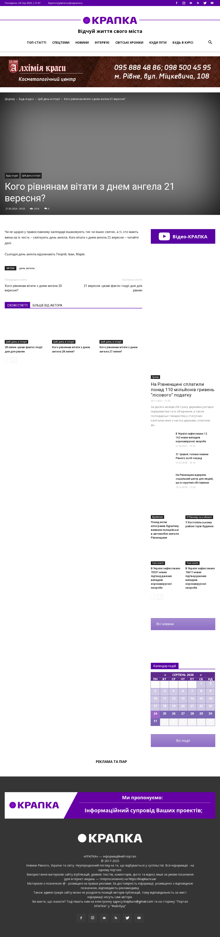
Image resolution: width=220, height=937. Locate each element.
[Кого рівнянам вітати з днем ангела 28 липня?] (73, 329)
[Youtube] (212, 3)
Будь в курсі (183, 42)
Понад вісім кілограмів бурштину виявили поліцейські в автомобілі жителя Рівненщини (165, 530)
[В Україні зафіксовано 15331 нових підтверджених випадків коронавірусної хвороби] (166, 554)
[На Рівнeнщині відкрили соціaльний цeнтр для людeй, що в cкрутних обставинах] (161, 480)
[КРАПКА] (110, 20)
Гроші (155, 376)
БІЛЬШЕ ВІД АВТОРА (47, 305)
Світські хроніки (129, 42)
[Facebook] (176, 3)
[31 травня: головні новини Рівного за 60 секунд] (161, 459)
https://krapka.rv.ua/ (142, 879)
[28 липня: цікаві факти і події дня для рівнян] (26, 329)
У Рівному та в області (199, 517)
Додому (10, 99)
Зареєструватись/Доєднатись (65, 3)
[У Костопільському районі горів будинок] (200, 508)
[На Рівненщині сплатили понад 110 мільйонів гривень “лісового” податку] (183, 355)
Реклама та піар (111, 761)
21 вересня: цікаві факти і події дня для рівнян (113, 288)
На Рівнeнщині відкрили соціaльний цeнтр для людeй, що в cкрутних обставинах (194, 478)
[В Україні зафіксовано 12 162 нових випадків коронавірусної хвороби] (161, 439)
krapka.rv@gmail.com (138, 901)
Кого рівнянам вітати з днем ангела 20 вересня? (33, 288)
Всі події (183, 740)
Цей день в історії (31, 175)
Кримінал (157, 516)
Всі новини (165, 624)
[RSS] (198, 3)
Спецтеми (60, 42)
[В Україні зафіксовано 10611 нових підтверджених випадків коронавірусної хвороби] (200, 554)
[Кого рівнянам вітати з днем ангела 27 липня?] (120, 329)
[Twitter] (205, 3)
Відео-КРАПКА (189, 236)
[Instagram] (183, 3)
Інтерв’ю (102, 42)
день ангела (27, 268)
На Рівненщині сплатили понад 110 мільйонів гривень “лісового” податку (182, 390)
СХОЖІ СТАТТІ (17, 305)
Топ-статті (36, 42)
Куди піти (158, 42)
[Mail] (191, 3)
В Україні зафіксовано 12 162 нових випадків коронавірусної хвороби (191, 437)
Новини (82, 42)
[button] (210, 42)
